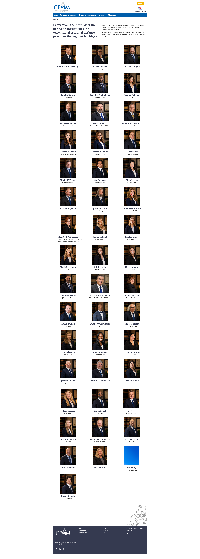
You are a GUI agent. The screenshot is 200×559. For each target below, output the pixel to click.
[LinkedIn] (60, 549)
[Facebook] (56, 549)
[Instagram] (63, 549)
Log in (140, 3)
